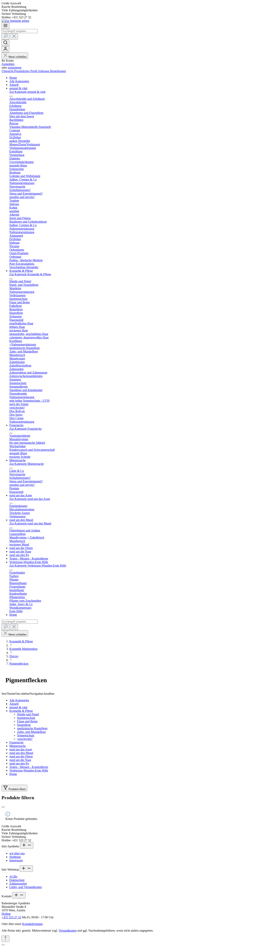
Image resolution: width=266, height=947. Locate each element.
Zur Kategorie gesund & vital (27, 91)
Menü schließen (17, 56)
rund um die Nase (20, 760)
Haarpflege (24, 724)
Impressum (16, 860)
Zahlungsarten (18, 883)
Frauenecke (16, 742)
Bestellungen (58, 71)
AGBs (13, 876)
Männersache (17, 746)
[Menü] (5, 26)
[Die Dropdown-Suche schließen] (14, 36)
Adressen (44, 71)
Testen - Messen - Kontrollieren (28, 767)
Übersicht (8, 71)
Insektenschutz (26, 717)
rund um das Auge (20, 749)
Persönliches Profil (26, 71)
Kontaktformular (32, 924)
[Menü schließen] (10, 96)
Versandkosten (68, 930)
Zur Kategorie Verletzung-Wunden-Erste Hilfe (37, 565)
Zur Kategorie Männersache (26, 463)
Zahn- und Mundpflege (31, 732)
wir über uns (17, 853)
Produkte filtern (17, 789)
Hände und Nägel (28, 714)
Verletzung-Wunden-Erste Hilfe (28, 770)
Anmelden (8, 64)
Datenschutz (17, 880)
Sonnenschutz (25, 735)
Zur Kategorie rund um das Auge (29, 499)
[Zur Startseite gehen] (15, 20)
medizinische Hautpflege (32, 728)
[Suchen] (5, 36)
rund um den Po (19, 763)
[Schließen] (3, 944)
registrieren (14, 67)
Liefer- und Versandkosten (25, 887)
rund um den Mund (21, 753)
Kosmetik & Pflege (21, 710)
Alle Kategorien (19, 700)
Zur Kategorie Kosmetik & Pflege (30, 274)
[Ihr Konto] (5, 49)
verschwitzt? (25, 739)
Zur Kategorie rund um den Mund (30, 523)
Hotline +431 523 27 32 (11, 915)
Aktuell (13, 703)
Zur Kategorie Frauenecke (25, 428)
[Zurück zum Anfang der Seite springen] (5, 938)
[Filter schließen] (3, 807)
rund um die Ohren (21, 756)
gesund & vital (18, 707)
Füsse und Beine (27, 721)
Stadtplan (15, 856)
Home (13, 774)
